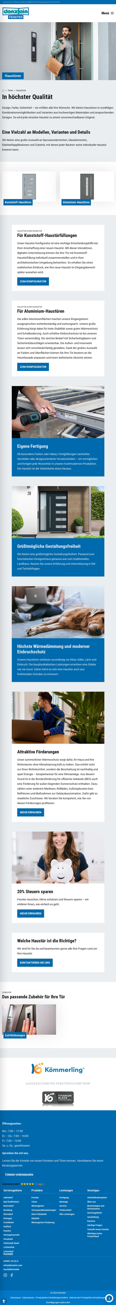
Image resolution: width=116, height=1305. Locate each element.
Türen (10, 90)
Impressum (15, 1297)
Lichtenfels (8, 1247)
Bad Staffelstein (11, 1202)
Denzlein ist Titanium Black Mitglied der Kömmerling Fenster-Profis (31, 2)
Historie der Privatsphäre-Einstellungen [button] (87, 1297)
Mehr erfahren (30, 812)
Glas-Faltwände (39, 1214)
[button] (23, 1184)
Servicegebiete (12, 1190)
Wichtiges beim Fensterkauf (94, 1235)
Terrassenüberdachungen (43, 1210)
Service (63, 1206)
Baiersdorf (8, 1206)
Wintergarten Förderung (43, 1222)
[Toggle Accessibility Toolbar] (3, 1301)
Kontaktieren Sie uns (35, 962)
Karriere (91, 1221)
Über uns (91, 1202)
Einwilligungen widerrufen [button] (58, 1302)
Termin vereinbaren (19, 1174)
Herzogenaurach (11, 1235)
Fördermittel (65, 1210)
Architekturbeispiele (97, 1197)
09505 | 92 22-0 (10, 1261)
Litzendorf (8, 1251)
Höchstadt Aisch (11, 1243)
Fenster (35, 1197)
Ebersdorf (8, 1214)
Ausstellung (93, 1217)
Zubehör (35, 1218)
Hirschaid (8, 1239)
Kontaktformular (11, 1269)
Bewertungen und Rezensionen (95, 1207)
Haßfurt (7, 1226)
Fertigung (64, 1197)
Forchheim (8, 1222)
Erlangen (7, 1218)
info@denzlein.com (12, 1265)
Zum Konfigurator (33, 281)
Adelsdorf (8, 1197)
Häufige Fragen (94, 1225)
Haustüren (21, 90)
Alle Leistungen (66, 1214)
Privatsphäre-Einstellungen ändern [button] (52, 1297)
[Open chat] (109, 1298)
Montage (63, 1202)
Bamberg (7, 1210)
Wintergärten (37, 1206)
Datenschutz (28, 1297)
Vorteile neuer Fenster (98, 1229)
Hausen (7, 1231)
